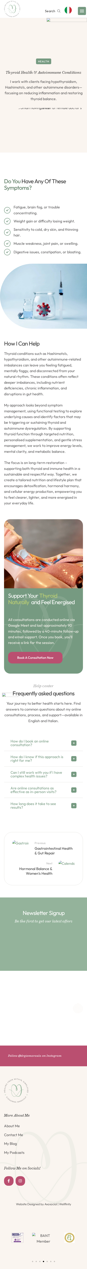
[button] (35, 657)
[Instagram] (20, 1181)
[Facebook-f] (9, 1181)
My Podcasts (14, 1152)
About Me (12, 1126)
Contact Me (13, 1134)
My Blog (10, 1143)
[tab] (43, 743)
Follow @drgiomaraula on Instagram (35, 1056)
